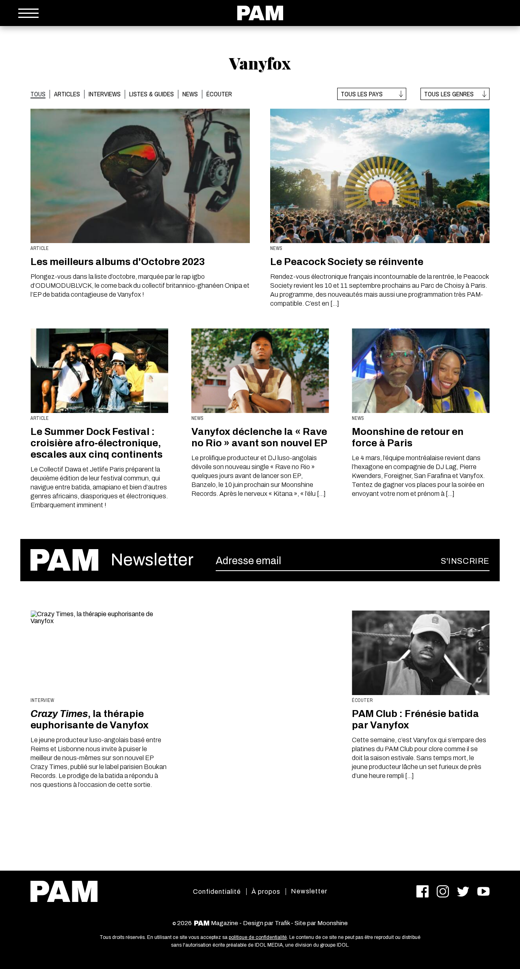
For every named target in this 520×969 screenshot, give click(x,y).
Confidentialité (217, 891)
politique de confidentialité (258, 937)
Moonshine (332, 923)
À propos (265, 891)
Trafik (282, 923)
